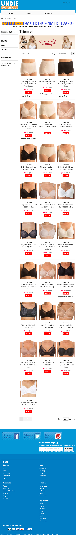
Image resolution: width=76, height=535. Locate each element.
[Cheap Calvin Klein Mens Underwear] (38, 23)
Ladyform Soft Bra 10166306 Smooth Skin (66, 326)
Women (6, 465)
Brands (9, 18)
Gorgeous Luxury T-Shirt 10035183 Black (28, 206)
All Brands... (43, 521)
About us (6, 486)
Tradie (41, 516)
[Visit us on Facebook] (11, 432)
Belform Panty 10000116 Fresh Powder (47, 82)
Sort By (52, 54)
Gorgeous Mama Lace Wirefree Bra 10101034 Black (29, 286)
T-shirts (42, 473)
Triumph (42, 508)
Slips (4, 478)
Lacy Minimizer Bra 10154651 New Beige (47, 285)
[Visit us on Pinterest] (53, 432)
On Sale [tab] (4, 49)
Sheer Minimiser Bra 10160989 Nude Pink (66, 125)
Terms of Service (69, 451)
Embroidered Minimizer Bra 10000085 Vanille (65, 245)
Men (41, 465)
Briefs (5, 470)
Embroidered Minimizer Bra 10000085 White (65, 206)
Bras (4, 468)
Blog (4, 496)
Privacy (5, 493)
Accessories (7, 473)
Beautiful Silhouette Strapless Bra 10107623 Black (66, 364)
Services (42, 483)
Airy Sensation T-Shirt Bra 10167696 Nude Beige (47, 207)
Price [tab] (3, 45)
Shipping (42, 488)
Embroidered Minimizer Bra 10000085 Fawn (65, 168)
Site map (6, 488)
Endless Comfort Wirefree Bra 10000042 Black (66, 285)
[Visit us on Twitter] (32, 432)
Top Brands (44, 500)
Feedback (6, 498)
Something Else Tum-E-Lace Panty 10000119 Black (66, 83)
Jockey (41, 503)
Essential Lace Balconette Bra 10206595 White (28, 403)
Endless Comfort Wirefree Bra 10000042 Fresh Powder (28, 126)
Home (2, 18)
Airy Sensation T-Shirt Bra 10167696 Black (28, 245)
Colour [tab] (4, 41)
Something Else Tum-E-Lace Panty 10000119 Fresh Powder (29, 83)
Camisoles (6, 475)
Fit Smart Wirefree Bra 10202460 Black (28, 326)
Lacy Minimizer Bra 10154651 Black (47, 326)
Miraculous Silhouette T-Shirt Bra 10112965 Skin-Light (28, 364)
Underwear (43, 468)
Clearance (42, 475)
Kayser (41, 513)
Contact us (43, 486)
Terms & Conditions (9, 491)
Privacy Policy (61, 451)
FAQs (41, 493)
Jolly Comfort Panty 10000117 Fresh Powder (47, 125)
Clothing (42, 470)
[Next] (30, 419)
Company (7, 483)
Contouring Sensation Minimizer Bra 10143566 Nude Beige (47, 246)
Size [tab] (2, 36)
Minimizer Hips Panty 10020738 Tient (47, 168)
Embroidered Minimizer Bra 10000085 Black (28, 168)
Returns (42, 491)
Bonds (41, 506)
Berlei (41, 511)
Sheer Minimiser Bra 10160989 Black (47, 363)
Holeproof (42, 518)
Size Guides (43, 496)
